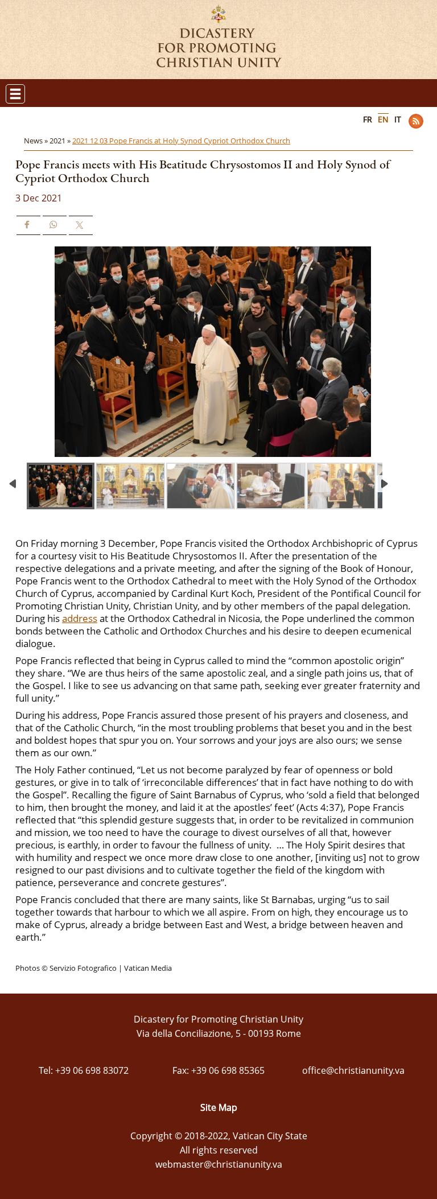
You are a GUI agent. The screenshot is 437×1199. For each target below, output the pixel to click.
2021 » (61, 140)
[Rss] (416, 121)
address (79, 618)
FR (367, 119)
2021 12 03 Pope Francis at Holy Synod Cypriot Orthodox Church (181, 140)
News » (37, 140)
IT (397, 119)
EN (383, 119)
